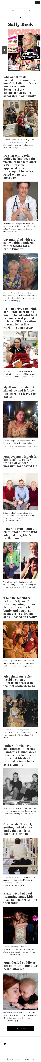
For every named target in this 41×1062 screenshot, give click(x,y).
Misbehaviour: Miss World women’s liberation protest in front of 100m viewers (19, 681)
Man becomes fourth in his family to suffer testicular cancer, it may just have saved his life (20, 462)
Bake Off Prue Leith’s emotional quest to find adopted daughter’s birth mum (20, 533)
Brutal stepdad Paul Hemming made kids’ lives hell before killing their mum (20, 898)
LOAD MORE (20, 1028)
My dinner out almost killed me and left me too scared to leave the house (19, 392)
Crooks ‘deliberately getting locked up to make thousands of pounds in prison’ (18, 829)
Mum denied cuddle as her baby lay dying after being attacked (20, 966)
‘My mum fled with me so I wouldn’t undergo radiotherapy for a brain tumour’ (19, 244)
